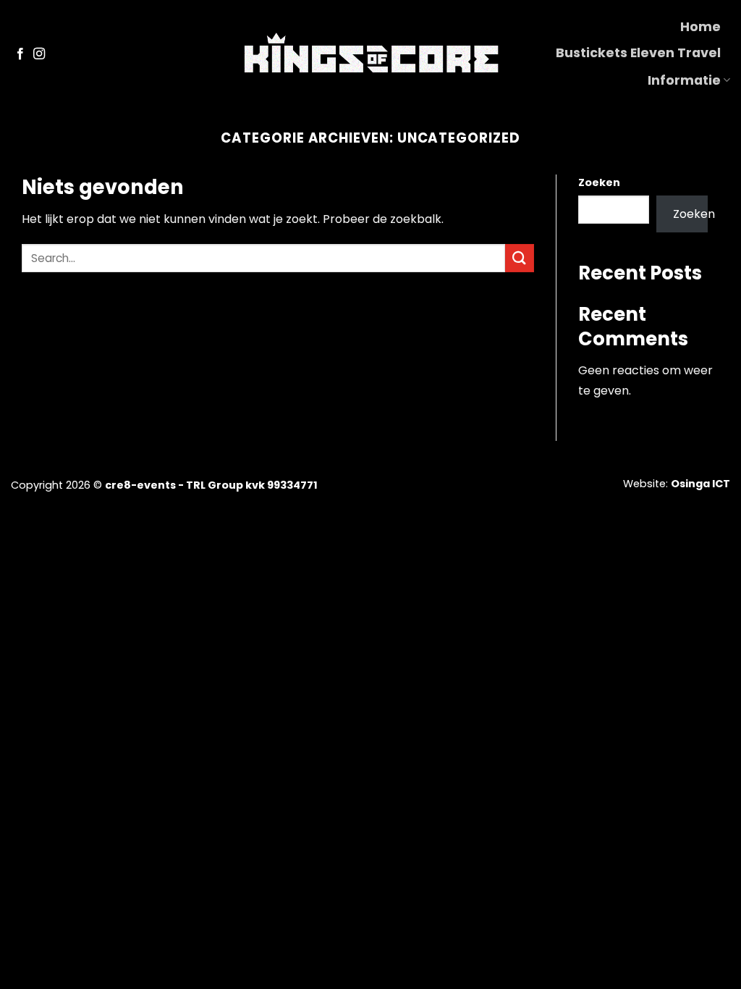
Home (700, 26)
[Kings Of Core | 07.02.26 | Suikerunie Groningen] (371, 54)
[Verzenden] (519, 258)
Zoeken (599, 182)
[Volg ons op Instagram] (39, 54)
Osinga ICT (700, 483)
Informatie (684, 80)
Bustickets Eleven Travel (638, 53)
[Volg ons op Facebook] (20, 54)
